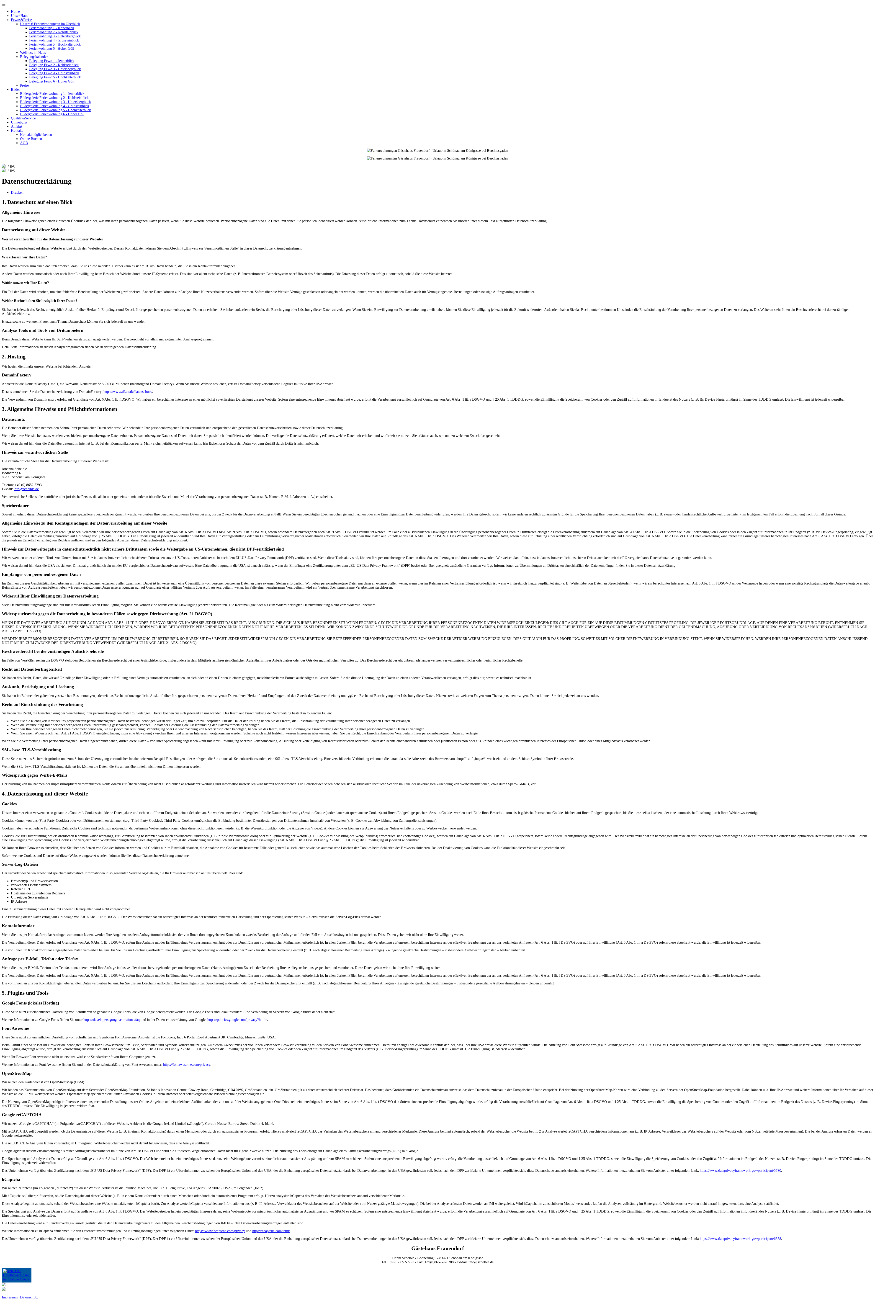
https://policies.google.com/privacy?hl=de (237, 1020)
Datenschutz (29, 1297)
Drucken (17, 192)
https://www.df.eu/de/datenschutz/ (127, 392)
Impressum (10, 1297)
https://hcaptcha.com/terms (271, 1231)
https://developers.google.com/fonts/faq (111, 1020)
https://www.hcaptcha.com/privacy (220, 1231)
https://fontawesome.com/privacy (186, 1064)
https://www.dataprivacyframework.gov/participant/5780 (740, 1170)
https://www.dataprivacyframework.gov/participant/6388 (740, 1239)
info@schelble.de (26, 489)
